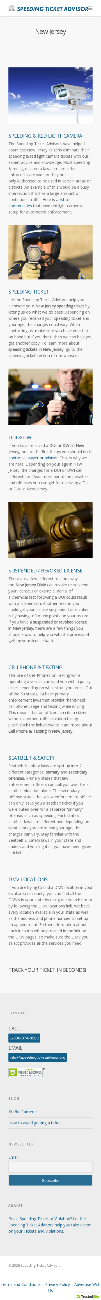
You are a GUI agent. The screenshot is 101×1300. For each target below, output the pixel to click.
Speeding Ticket (28, 291)
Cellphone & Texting (35, 667)
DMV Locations (28, 879)
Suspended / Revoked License (45, 570)
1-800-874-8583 (24, 1038)
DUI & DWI (20, 437)
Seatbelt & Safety (31, 757)
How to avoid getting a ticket (34, 1122)
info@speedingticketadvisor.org (37, 1057)
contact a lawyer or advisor (33, 457)
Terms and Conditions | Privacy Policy (36, 1284)
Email (13, 1157)
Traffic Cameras (23, 1111)
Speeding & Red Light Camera (45, 135)
